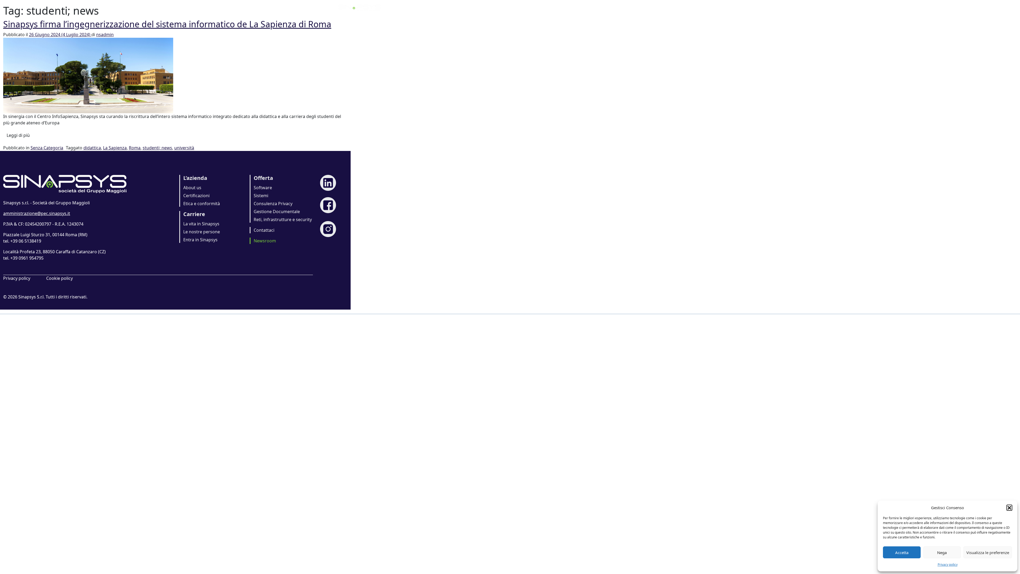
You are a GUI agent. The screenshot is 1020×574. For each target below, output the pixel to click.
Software (263, 188)
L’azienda (514, 7)
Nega (942, 552)
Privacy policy (948, 564)
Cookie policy (59, 278)
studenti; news (157, 148)
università (184, 148)
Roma (135, 148)
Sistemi (261, 196)
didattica (92, 148)
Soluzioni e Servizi (602, 7)
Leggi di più (20, 135)
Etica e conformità (201, 203)
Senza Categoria (47, 148)
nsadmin (105, 34)
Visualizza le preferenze (987, 552)
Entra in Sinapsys (200, 240)
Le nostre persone (201, 232)
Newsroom (669, 7)
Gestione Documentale (277, 211)
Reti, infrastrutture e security (283, 219)
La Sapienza (115, 148)
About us (192, 188)
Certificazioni (196, 196)
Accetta (901, 552)
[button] (1009, 507)
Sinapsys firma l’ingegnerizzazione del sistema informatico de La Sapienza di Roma (167, 24)
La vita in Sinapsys (201, 224)
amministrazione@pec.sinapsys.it (36, 213)
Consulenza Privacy (273, 203)
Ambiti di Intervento (553, 7)
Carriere (639, 7)
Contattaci (264, 230)
